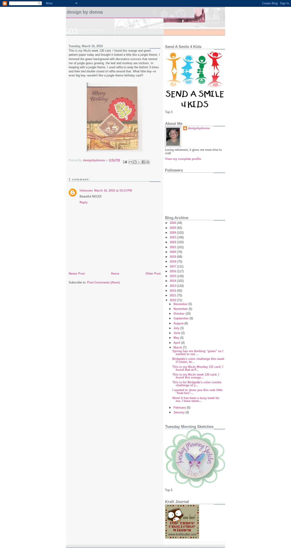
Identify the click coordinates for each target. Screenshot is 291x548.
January (179, 412)
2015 (173, 276)
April (177, 342)
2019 (173, 256)
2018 (173, 261)
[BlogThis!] (135, 162)
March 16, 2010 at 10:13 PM (113, 190)
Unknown (86, 190)
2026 (173, 223)
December (180, 304)
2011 (173, 295)
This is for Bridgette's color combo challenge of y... (196, 384)
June (177, 333)
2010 (173, 300)
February (180, 407)
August (178, 323)
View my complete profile (183, 159)
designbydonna (199, 128)
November (181, 309)
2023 (173, 237)
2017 (173, 266)
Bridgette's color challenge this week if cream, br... (198, 360)
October (179, 313)
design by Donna (85, 12)
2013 (173, 286)
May (176, 337)
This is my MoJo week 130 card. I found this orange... (195, 376)
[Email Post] (124, 161)
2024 (173, 232)
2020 (173, 252)
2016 (173, 271)
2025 (173, 228)
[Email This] (130, 162)
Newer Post (77, 273)
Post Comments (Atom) (103, 282)
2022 (173, 242)
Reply (84, 202)
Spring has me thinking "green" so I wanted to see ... (197, 352)
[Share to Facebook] (143, 162)
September (181, 318)
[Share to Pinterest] (148, 162)
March (178, 347)
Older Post (153, 273)
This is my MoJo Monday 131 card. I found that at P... (197, 368)
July (176, 328)
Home (115, 273)
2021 (173, 247)
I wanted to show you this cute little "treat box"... (197, 391)
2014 (173, 281)
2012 (173, 290)
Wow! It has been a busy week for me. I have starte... (195, 399)
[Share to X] (139, 162)
